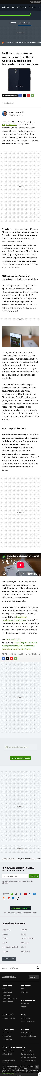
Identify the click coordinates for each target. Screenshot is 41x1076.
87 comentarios (11, 96)
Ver (22, 758)
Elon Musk (25, 42)
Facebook (20, 95)
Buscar (38, 968)
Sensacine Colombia (28, 1057)
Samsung (25, 943)
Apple (5, 943)
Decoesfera (7, 1036)
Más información (8, 1074)
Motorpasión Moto (27, 1021)
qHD (21, 654)
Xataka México (8, 1051)
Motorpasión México (28, 1060)
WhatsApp (12, 893)
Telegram (34, 893)
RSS (4, 898)
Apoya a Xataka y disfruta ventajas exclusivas (20, 912)
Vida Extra (24, 992)
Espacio (5, 934)
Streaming (6, 930)
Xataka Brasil (7, 1054)
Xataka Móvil (7, 992)
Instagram (30, 893)
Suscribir (34, 876)
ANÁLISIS (5, 7)
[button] (16, 112)
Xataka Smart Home (10, 998)
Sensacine (25, 1003)
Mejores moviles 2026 (26, 859)
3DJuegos (24, 989)
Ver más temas (9, 959)
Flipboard (28, 95)
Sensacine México (27, 1054)
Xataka (5, 989)
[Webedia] (35, 1)
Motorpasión (25, 1018)
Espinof (23, 1007)
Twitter (24, 95)
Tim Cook (15, 42)
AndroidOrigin (13, 639)
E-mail (32, 95)
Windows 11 (25, 951)
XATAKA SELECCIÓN (19, 7)
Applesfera (6, 995)
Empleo (5, 951)
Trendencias (7, 1033)
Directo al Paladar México (9, 1061)
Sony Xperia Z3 (9, 124)
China (7, 42)
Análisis (24, 930)
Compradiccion (8, 1039)
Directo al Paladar (9, 1018)
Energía (5, 938)
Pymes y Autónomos (28, 1036)
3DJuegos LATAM (27, 1051)
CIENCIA (32, 7)
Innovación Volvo (24, 23)
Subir (32, 977)
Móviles (13, 654)
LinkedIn (13, 898)
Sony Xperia (32, 654)
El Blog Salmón (26, 1033)
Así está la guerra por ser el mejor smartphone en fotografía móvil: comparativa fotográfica (19, 645)
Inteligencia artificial (10, 947)
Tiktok (18, 898)
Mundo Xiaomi (8, 1002)
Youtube (25, 893)
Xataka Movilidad (27, 938)
